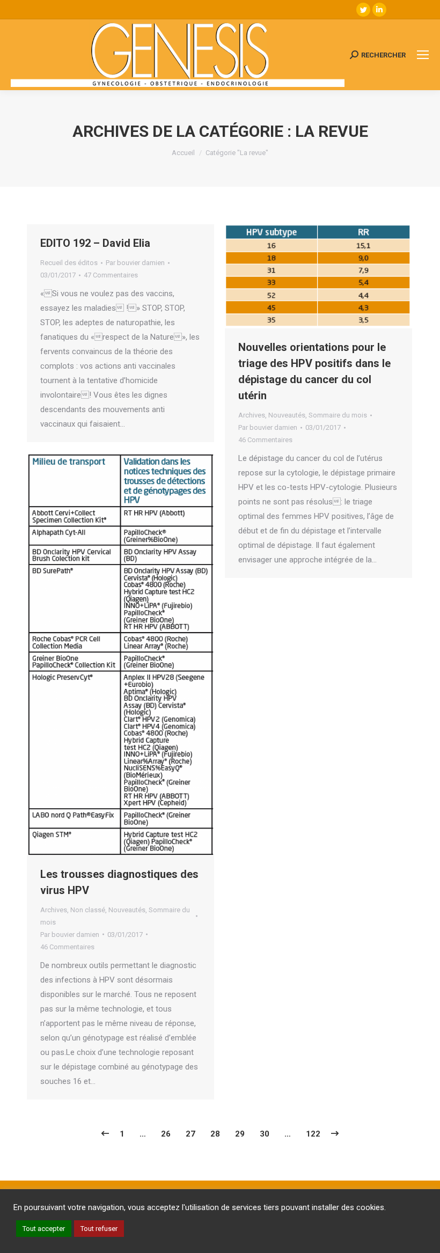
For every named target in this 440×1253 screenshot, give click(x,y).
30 (264, 1134)
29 (240, 1134)
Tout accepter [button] (44, 1229)
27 (190, 1134)
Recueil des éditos (69, 263)
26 (166, 1134)
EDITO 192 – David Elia (95, 243)
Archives (251, 415)
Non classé (87, 910)
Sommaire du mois (338, 415)
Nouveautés (286, 415)
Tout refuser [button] (99, 1229)
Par (135, 263)
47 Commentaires (111, 275)
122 (313, 1134)
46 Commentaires (265, 440)
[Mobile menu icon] (422, 54)
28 (215, 1134)
